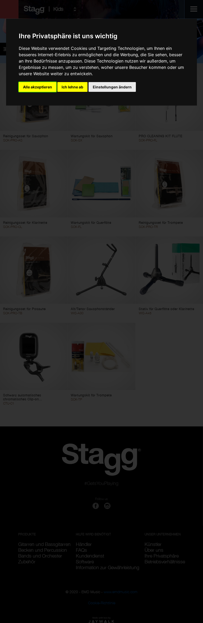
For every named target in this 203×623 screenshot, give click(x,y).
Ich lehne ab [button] (72, 87)
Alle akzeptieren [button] (37, 87)
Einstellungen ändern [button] (112, 87)
